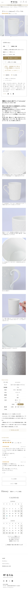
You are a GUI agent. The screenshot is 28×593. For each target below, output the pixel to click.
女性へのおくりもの (11, 84)
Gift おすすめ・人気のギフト (12, 83)
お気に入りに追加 (12, 62)
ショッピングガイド (8, 80)
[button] (1, 25)
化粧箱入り (12, 86)
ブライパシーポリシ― (5, 563)
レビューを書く (14, 483)
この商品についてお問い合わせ (10, 78)
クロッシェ (13, 89)
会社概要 (3, 558)
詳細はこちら (20, 404)
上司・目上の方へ (19, 84)
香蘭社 (4, 83)
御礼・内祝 (20, 83)
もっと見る (14, 478)
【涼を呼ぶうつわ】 (18, 86)
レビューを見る (14, 13)
